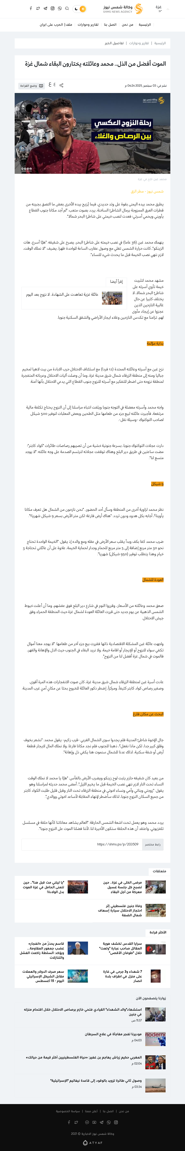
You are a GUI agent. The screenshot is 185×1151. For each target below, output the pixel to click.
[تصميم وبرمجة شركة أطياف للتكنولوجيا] (92, 1142)
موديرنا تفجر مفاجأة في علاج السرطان (113, 1034)
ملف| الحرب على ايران (56, 25)
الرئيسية (145, 25)
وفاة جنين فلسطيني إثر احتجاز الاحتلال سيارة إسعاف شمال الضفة (120, 910)
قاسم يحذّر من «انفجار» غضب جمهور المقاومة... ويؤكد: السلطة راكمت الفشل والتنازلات (42, 951)
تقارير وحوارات (88, 25)
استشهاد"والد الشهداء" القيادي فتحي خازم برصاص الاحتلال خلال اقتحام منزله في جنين (83, 1012)
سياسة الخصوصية (68, 1111)
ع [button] (54, 84)
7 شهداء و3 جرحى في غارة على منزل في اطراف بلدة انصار (122, 976)
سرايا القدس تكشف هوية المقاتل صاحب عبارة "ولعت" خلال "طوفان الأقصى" (120, 948)
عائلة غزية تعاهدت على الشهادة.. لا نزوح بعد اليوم (62, 294)
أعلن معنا (91, 1111)
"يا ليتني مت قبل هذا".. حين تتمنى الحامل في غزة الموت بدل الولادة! (43, 887)
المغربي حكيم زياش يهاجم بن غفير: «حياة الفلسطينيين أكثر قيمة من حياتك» (84, 1057)
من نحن (127, 25)
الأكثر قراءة (158, 932)
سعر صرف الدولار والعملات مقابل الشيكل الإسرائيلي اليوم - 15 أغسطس (43, 976)
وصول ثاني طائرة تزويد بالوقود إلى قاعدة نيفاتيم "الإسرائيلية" (96, 1081)
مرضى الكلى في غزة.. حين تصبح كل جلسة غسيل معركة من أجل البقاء (122, 887)
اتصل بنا (110, 25)
